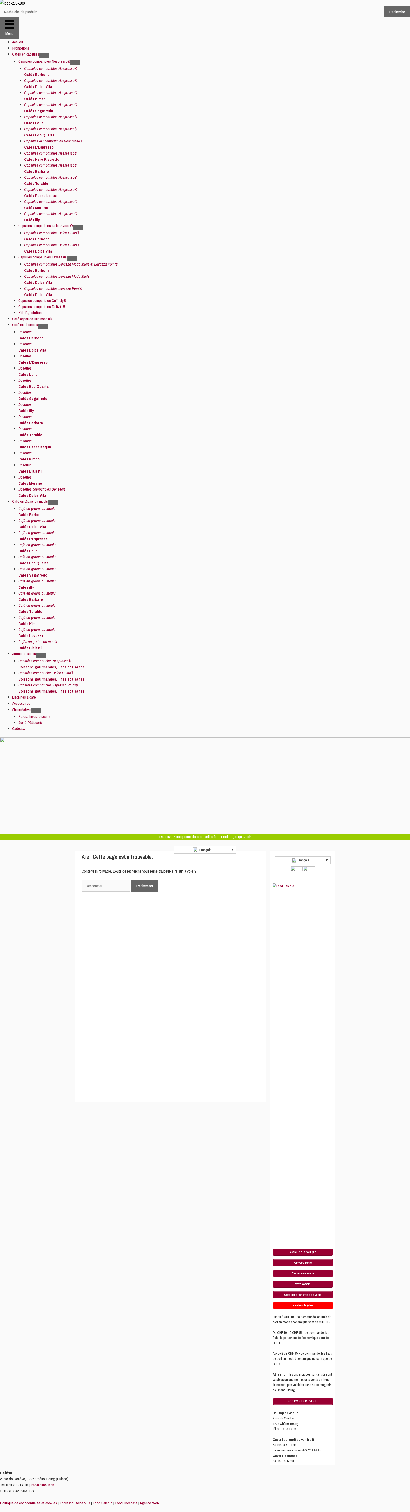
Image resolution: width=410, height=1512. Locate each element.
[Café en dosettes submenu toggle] (43, 326)
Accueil (17, 42)
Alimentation (21, 709)
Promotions (20, 48)
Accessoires (21, 703)
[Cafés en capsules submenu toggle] (44, 55)
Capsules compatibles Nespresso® (44, 61)
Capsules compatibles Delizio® (41, 306)
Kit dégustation (30, 312)
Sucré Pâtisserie (30, 722)
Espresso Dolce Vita (75, 1503)
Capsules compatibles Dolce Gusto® (45, 225)
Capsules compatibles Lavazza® (42, 257)
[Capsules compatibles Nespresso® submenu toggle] (75, 62)
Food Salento (102, 1503)
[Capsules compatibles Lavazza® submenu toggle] (72, 258)
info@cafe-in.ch (42, 1485)
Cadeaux (18, 728)
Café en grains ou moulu (30, 501)
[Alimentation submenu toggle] (36, 710)
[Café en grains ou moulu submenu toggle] (53, 502)
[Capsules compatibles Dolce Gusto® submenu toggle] (78, 227)
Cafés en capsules (25, 54)
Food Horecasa (126, 1503)
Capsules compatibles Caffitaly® (42, 300)
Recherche (397, 11)
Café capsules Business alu (32, 318)
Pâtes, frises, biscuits (34, 716)
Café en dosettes (25, 324)
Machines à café (24, 697)
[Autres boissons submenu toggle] (41, 655)
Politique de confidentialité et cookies (28, 1503)
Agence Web (149, 1503)
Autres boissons (24, 653)
